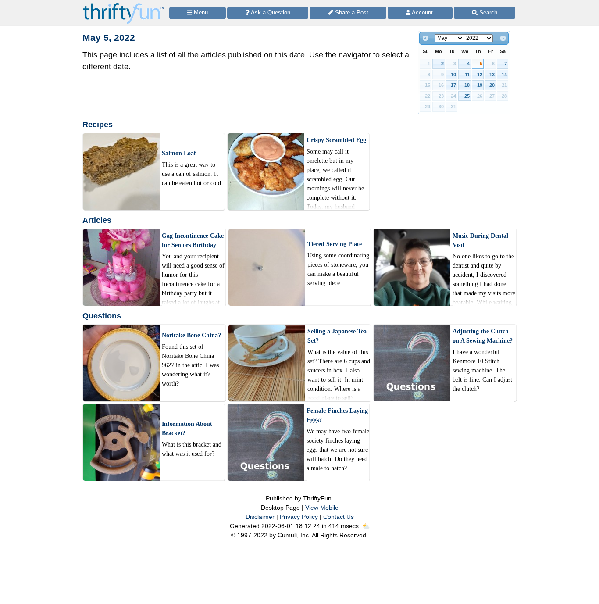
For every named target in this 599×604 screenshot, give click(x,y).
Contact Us (338, 516)
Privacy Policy (299, 516)
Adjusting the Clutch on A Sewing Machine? (483, 336)
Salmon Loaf (179, 153)
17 (453, 85)
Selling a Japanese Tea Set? (337, 336)
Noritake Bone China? (191, 335)
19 (479, 85)
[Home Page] (123, 5)
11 (467, 74)
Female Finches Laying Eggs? (337, 415)
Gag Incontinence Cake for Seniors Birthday (193, 240)
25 (467, 96)
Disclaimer (260, 516)
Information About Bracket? (187, 428)
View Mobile (322, 507)
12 (479, 74)
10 (453, 74)
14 (504, 74)
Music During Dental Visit (480, 240)
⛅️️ (366, 525)
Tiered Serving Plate (334, 244)
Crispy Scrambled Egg (336, 140)
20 (492, 85)
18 (467, 85)
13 (492, 74)
